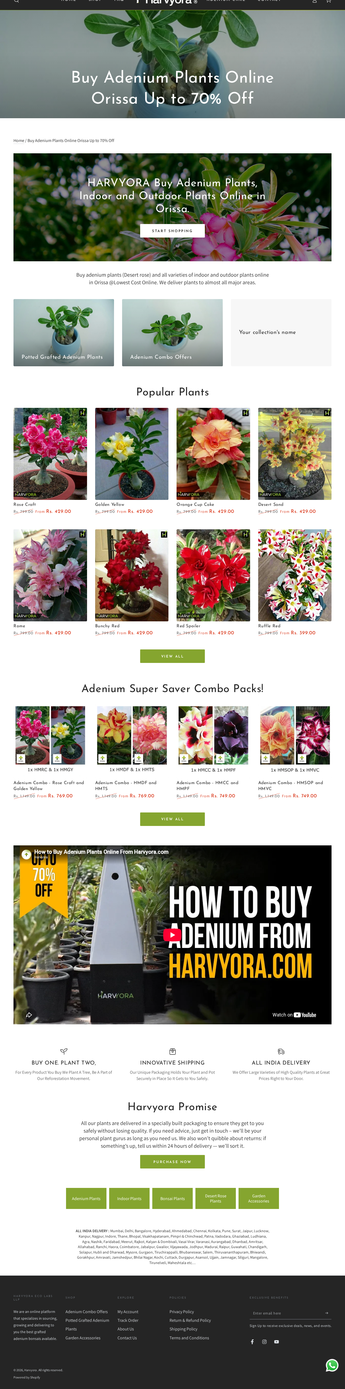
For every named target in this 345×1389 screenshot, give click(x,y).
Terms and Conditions (189, 1338)
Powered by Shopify (26, 1377)
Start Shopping (172, 231)
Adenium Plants (86, 1198)
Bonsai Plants (172, 1198)
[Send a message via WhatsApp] (332, 1365)
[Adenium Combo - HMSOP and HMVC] (295, 741)
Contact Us (127, 1338)
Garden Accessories (258, 1198)
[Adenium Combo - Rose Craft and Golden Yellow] (50, 741)
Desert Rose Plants (215, 1198)
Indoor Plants (129, 1198)
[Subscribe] (328, 1313)
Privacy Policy (182, 1312)
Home (18, 140)
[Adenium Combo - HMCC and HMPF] (213, 741)
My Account (128, 1312)
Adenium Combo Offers (86, 1312)
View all (172, 656)
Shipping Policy (183, 1329)
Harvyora (30, 1370)
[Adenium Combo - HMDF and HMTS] (132, 741)
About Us (126, 1329)
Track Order (128, 1320)
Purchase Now (172, 1162)
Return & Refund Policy (190, 1320)
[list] (172, 1065)
